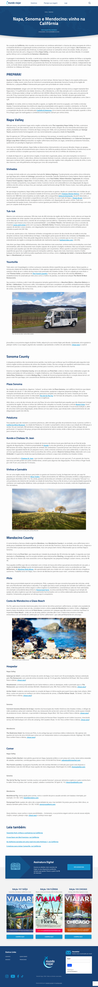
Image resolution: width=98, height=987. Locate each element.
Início (46, 12)
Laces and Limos (19, 225)
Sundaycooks (58, 983)
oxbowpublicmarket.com (71, 760)
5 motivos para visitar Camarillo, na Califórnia (24, 846)
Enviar (69, 965)
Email (69, 958)
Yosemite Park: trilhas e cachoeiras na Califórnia (25, 833)
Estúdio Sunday (50, 983)
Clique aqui (33, 815)
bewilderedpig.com (31, 798)
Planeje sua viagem (50, 3)
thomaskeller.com (78, 767)
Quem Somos (23, 956)
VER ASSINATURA (79, 867)
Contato (7, 956)
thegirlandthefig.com (74, 782)
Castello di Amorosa (44, 110)
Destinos (34, 3)
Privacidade (23, 959)
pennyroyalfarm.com (47, 804)
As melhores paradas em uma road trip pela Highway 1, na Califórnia (32, 842)
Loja (65, 3)
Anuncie (7, 959)
